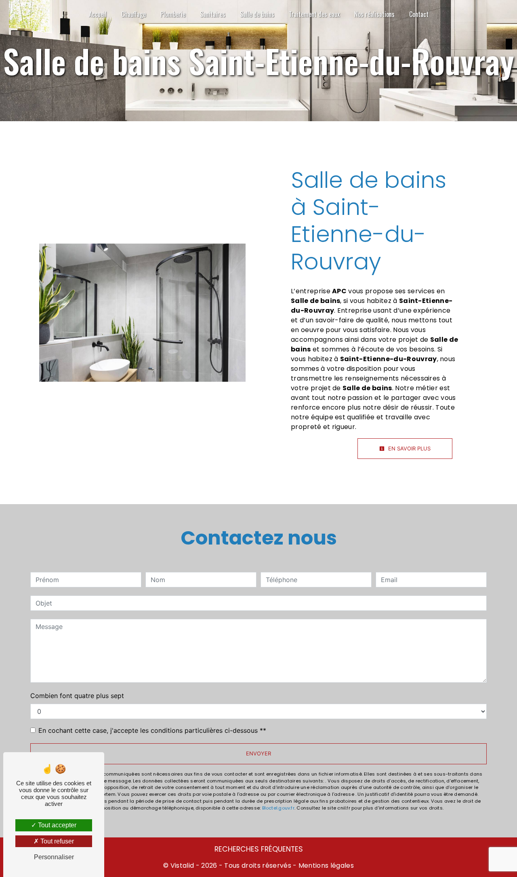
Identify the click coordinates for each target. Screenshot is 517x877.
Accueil (98, 14)
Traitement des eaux (314, 14)
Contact (419, 14)
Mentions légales (325, 865)
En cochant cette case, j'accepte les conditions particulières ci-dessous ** (152, 730)
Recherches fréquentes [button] (258, 849)
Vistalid (182, 865)
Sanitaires (212, 14)
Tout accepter (56, 825)
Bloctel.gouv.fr (278, 808)
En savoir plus (409, 448)
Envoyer (258, 753)
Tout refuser (56, 841)
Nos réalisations (374, 14)
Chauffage (133, 14)
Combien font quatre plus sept (77, 696)
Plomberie (172, 14)
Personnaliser (54, 857)
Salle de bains (257, 14)
